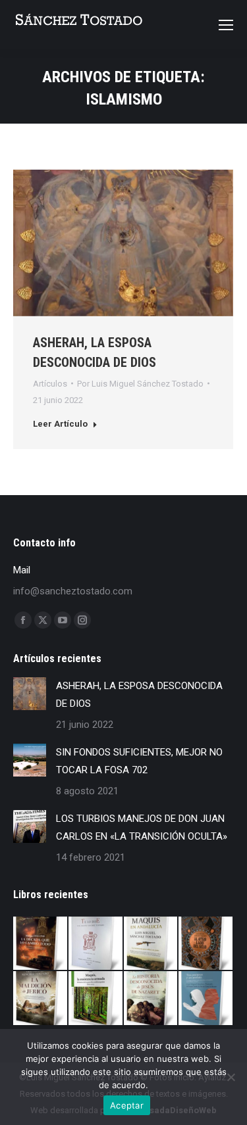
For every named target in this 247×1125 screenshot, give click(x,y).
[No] (230, 1077)
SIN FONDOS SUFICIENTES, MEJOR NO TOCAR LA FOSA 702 (139, 761)
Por (140, 384)
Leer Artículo (60, 424)
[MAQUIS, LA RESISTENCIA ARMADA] (96, 998)
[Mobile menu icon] (226, 25)
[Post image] (29, 693)
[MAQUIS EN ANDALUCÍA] (151, 944)
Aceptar (127, 1105)
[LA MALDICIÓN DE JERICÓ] (41, 998)
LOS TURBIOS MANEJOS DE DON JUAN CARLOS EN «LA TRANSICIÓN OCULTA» (141, 827)
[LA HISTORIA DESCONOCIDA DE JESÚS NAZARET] (151, 998)
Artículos (50, 384)
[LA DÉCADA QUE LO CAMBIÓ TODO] (41, 944)
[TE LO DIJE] (96, 944)
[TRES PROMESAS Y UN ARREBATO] (206, 998)
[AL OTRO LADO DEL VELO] (206, 944)
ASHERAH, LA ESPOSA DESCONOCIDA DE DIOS (139, 694)
